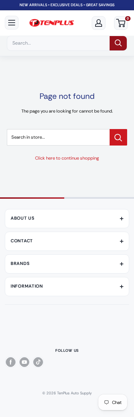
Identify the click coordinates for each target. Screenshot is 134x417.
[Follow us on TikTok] (38, 362)
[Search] (118, 43)
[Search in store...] (118, 137)
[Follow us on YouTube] (24, 362)
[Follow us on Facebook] (10, 362)
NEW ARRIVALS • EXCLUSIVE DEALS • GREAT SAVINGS (67, 4)
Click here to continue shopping (67, 158)
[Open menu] (12, 23)
